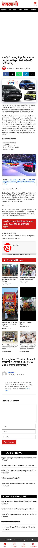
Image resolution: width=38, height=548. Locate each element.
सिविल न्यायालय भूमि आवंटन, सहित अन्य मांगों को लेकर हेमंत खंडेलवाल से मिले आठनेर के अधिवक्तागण (28, 347)
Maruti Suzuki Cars (14, 238)
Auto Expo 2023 (20, 236)
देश (10, 10)
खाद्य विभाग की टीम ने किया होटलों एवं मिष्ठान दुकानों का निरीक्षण (17, 465)
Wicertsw (11, 372)
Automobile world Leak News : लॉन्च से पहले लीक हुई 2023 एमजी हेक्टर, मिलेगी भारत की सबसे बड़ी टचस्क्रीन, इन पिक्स (19, 182)
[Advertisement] (19, 32)
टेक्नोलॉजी (33, 10)
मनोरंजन (26, 10)
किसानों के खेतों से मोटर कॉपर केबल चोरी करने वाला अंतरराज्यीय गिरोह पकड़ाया (10, 347)
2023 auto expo (9, 236)
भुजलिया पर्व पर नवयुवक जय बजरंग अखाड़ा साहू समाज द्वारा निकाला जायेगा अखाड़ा (9, 324)
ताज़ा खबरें (3, 10)
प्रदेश (14, 10)
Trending (7, 233)
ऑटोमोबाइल (13, 233)
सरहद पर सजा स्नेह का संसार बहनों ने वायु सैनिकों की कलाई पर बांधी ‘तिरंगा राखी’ (10, 279)
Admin (11, 68)
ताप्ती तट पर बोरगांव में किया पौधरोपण (11, 478)
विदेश (20, 10)
